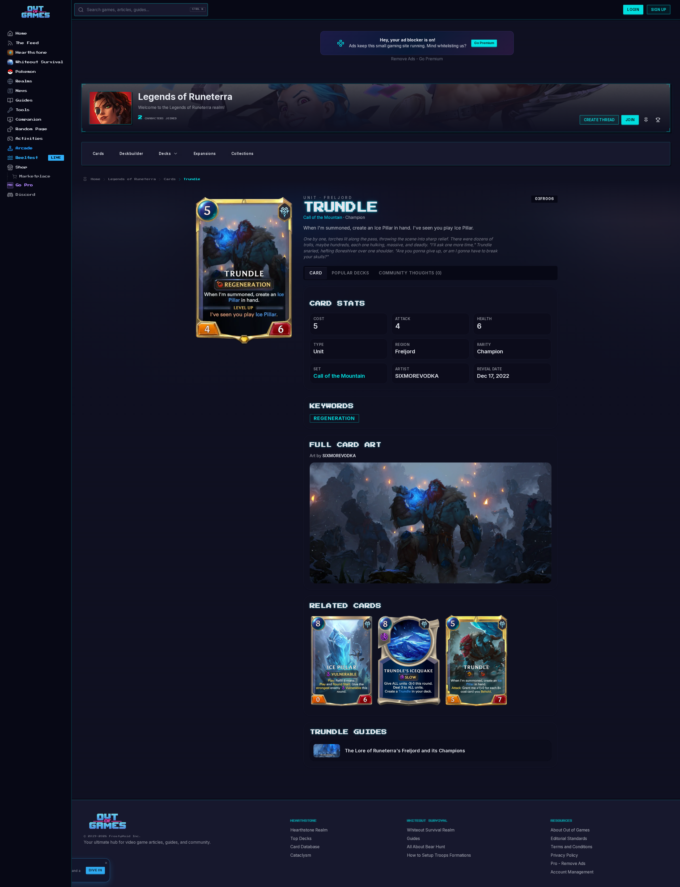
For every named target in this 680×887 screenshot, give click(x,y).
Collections (242, 153)
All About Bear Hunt (426, 846)
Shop (21, 167)
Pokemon (26, 71)
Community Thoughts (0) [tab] (410, 272)
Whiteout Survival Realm (430, 830)
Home (21, 33)
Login (633, 9)
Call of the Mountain (322, 217)
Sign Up (658, 9)
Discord (25, 194)
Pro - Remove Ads (568, 863)
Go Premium (484, 43)
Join (630, 120)
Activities (29, 138)
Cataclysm (300, 855)
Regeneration (334, 418)
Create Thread (599, 120)
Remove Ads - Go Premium (417, 58)
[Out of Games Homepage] (107, 821)
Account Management (572, 872)
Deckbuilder (131, 153)
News (21, 90)
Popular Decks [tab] (350, 272)
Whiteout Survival (39, 62)
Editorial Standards (569, 838)
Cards (98, 153)
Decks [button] (165, 153)
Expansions (205, 153)
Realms (24, 81)
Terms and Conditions (571, 846)
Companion (28, 119)
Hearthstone (31, 52)
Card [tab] (315, 272)
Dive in (95, 870)
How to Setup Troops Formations (439, 855)
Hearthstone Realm (309, 830)
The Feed (27, 42)
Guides (413, 838)
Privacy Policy (564, 855)
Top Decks (301, 838)
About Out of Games (570, 830)
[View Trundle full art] (430, 522)
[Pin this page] (84, 179)
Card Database (305, 846)
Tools (23, 109)
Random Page (31, 129)
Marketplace (34, 176)
